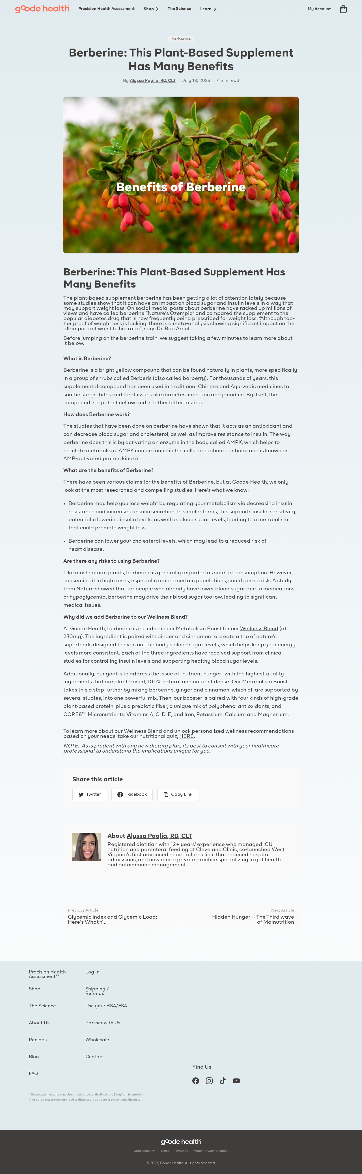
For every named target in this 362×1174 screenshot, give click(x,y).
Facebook (136, 794)
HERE (186, 736)
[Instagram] (209, 1080)
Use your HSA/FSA (106, 1006)
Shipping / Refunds (97, 991)
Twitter (93, 794)
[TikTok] (222, 1080)
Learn (206, 9)
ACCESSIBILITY (144, 1151)
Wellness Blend (259, 628)
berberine (181, 39)
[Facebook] (195, 1080)
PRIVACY (182, 1151)
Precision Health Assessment (106, 9)
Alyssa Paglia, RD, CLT (153, 81)
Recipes (38, 1040)
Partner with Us (102, 1023)
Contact (94, 1057)
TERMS (165, 1151)
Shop (149, 9)
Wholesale (97, 1040)
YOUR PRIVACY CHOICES (211, 1151)
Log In (92, 972)
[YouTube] (236, 1080)
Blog (34, 1057)
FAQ (33, 1074)
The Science (179, 9)
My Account (319, 9)
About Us (39, 1023)
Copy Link (181, 794)
